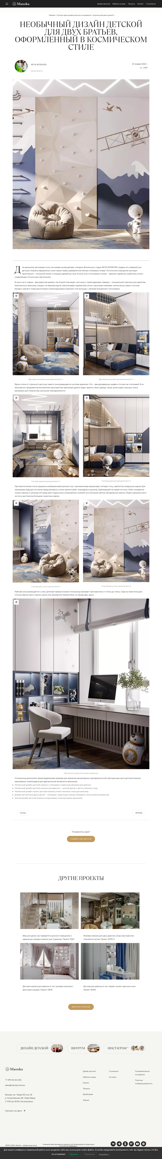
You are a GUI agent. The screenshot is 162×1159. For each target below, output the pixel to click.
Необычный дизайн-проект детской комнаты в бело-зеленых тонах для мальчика (51, 791)
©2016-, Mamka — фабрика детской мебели (21, 1146)
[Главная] (20, 4)
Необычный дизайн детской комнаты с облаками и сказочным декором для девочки (53, 785)
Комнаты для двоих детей (103, 15)
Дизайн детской (34, 1048)
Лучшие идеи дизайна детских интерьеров (74, 15)
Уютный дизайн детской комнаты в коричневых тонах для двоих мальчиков (48, 798)
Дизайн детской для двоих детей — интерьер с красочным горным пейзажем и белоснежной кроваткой (62, 794)
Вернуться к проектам (81, 1007)
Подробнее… (104, 1154)
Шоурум (78, 1048)
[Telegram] (119, 1143)
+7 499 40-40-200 (13, 1080)
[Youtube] (131, 1143)
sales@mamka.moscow (15, 1085)
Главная (52, 15)
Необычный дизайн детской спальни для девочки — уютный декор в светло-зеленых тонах (56, 788)
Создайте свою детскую (81, 839)
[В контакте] (113, 1143)
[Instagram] (143, 1143)
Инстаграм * (118, 1048)
